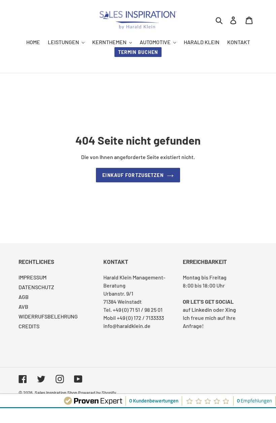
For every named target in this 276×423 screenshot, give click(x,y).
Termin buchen (138, 52)
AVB (23, 306)
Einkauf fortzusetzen (132, 175)
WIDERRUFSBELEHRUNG (48, 316)
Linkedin (202, 309)
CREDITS (29, 326)
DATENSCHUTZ (36, 287)
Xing (230, 309)
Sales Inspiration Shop (56, 392)
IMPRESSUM (32, 277)
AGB (24, 297)
